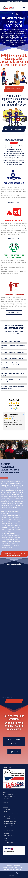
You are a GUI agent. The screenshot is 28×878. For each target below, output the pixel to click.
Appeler (14, 751)
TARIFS (5, 840)
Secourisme (7, 809)
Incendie (6, 811)
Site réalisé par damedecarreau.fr (13, 869)
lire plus (5, 603)
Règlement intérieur (9, 826)
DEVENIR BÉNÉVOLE (9, 831)
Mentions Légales (8, 867)
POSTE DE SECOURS (9, 835)
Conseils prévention (13, 600)
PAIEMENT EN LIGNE (9, 843)
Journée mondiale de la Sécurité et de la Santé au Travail (13, 598)
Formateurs (7, 816)
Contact (21, 867)
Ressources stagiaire (9, 823)
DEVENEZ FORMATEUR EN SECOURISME (10, 686)
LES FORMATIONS (13, 89)
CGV (16, 867)
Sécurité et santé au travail (11, 814)
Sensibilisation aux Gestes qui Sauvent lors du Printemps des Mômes (12, 645)
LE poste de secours (13, 129)
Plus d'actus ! (14, 701)
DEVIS (5, 838)
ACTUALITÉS (7, 833)
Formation (11, 688)
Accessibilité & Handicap (10, 819)
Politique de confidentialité (13, 865)
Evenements (11, 647)
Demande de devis (14, 741)
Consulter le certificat (14, 856)
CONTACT (5, 803)
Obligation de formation (10, 821)
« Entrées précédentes (6, 697)
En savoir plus (13, 202)
